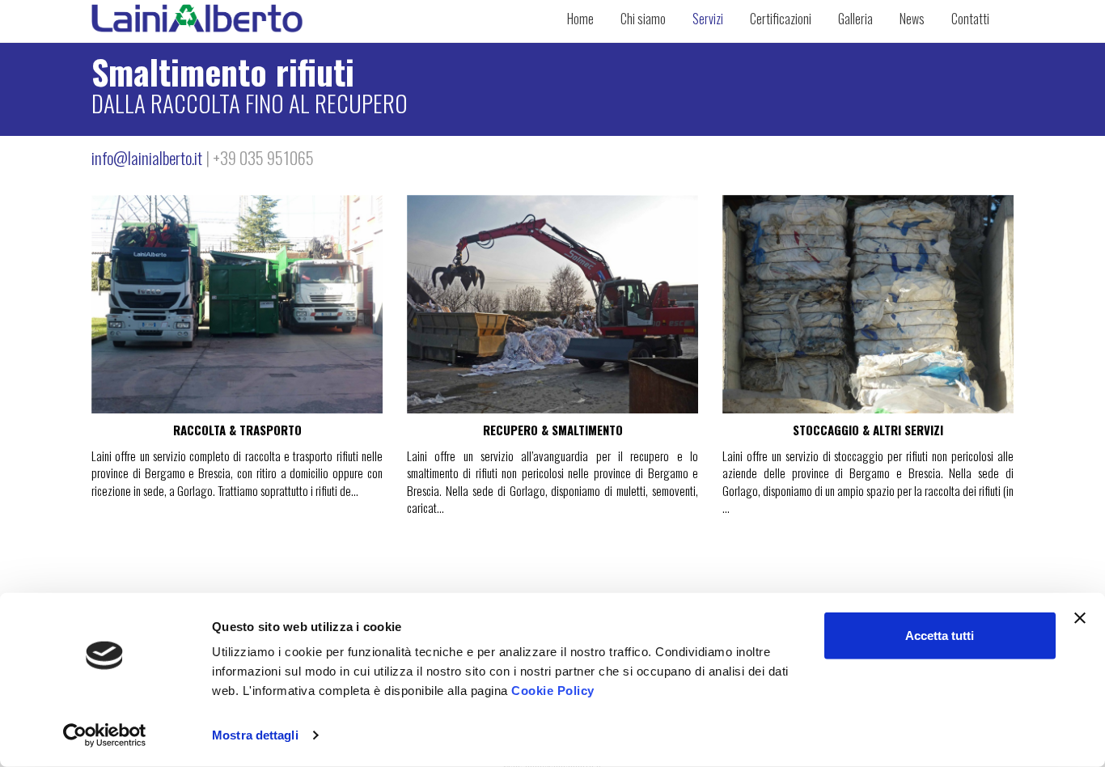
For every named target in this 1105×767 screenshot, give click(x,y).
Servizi (707, 18)
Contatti (970, 18)
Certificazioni (780, 18)
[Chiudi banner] (1080, 618)
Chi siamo (643, 18)
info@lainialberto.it (146, 157)
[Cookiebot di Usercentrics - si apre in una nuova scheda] (105, 735)
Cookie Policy (553, 690)
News (912, 18)
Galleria (855, 18)
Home (580, 18)
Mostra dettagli (255, 735)
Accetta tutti (939, 635)
